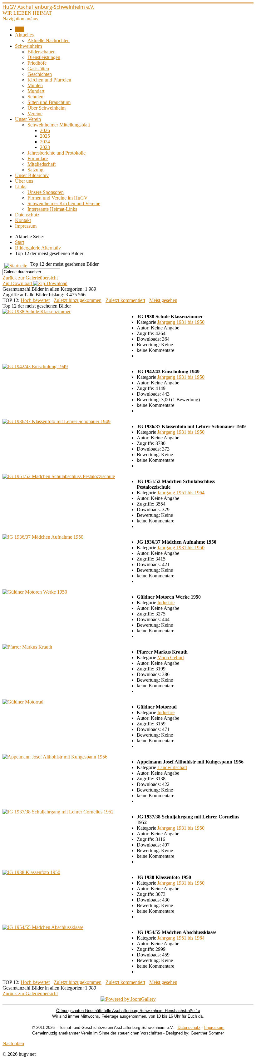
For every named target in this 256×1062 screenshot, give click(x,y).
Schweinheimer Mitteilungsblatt (58, 124)
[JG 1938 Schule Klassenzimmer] (36, 311)
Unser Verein (28, 119)
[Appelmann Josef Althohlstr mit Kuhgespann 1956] (54, 756)
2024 (45, 141)
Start (19, 29)
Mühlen (35, 85)
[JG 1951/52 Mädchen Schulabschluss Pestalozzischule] (58, 476)
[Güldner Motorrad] (22, 701)
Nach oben (13, 1043)
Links (20, 186)
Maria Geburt (170, 657)
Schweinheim (28, 46)
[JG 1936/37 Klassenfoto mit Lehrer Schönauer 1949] (56, 421)
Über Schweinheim (46, 108)
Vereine (34, 113)
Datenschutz (27, 214)
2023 (45, 147)
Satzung (35, 169)
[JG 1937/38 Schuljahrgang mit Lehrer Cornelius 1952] (58, 811)
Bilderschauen (41, 51)
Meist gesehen (163, 300)
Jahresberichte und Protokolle (56, 153)
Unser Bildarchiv (32, 175)
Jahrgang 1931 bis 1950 (180, 322)
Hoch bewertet (35, 300)
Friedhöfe (37, 63)
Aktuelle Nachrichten (48, 40)
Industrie (166, 602)
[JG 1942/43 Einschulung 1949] (35, 366)
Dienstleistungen (43, 57)
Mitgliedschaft (41, 164)
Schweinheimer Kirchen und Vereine (63, 203)
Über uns (24, 181)
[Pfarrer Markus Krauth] (27, 647)
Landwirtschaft (172, 767)
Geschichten (39, 74)
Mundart (35, 91)
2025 (45, 136)
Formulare (37, 158)
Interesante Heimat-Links (52, 209)
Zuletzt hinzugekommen (77, 300)
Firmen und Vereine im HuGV (57, 197)
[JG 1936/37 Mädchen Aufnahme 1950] (42, 537)
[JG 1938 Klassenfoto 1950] (31, 872)
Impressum (26, 226)
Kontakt (23, 220)
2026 (45, 130)
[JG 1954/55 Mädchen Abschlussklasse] (42, 927)
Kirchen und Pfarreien (49, 79)
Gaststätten (38, 68)
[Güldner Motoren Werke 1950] (34, 592)
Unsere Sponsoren (45, 192)
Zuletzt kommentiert (125, 300)
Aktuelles (24, 34)
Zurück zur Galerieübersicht (30, 277)
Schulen (35, 96)
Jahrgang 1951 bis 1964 (180, 492)
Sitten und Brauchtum (49, 102)
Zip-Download (17, 283)
